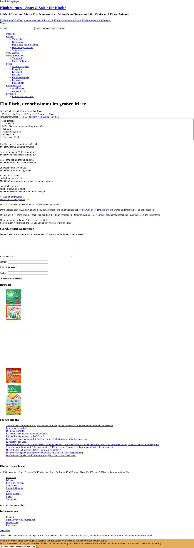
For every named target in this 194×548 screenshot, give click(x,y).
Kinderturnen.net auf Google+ (96, 20)
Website (4, 273)
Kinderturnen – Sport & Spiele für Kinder (33, 8)
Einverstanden (7, 546)
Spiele (9, 63)
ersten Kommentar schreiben (45, 117)
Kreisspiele (17, 72)
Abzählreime (18, 88)
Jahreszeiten (12, 485)
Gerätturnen (17, 42)
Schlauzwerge (19, 50)
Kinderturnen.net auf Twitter (67, 20)
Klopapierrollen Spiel (16, 441)
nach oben (5, 530)
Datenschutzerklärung (25, 546)
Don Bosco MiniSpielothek (25, 44)
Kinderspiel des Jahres (22, 96)
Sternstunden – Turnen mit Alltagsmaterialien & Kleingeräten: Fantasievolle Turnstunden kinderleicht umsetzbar (59, 425)
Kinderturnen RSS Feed (11, 20)
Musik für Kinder (20, 61)
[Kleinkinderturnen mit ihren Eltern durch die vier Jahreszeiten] (13, 351)
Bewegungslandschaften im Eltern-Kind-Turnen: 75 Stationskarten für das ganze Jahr (47, 439)
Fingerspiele (18, 83)
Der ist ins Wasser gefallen (12, 199)
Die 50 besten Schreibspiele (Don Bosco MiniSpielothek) (33, 450)
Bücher (9, 36)
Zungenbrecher (19, 91)
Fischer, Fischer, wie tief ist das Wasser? (25, 436)
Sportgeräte (11, 499)
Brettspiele (11, 93)
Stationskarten (13, 53)
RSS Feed (51, 215)
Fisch (16, 137)
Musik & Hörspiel (14, 55)
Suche (3, 28)
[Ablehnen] (38, 547)
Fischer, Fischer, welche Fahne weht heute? (27, 433)
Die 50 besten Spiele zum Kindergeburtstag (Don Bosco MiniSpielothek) (41, 455)
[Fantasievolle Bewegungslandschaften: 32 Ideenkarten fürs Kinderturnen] (13, 319)
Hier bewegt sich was (22, 47)
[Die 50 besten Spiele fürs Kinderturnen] (13, 398)
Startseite (10, 34)
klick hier (104, 209)
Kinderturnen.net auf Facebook (39, 20)
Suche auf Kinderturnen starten (50, 28)
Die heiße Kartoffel (15, 431)
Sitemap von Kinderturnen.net (20, 520)
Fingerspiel (7, 137)
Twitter (81, 209)
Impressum (11, 525)
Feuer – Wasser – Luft (16, 428)
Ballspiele (17, 74)
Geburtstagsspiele (20, 66)
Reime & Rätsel (13, 85)
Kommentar (6, 256)
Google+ (90, 209)
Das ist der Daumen (12, 196)
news (8, 491)
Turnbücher (17, 39)
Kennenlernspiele (20, 77)
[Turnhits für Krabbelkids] (13, 413)
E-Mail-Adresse (8, 267)
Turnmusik (17, 58)
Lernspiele (17, 80)
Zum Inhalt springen (9, 1)
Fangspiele (17, 69)
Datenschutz (12, 522)
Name (4, 261)
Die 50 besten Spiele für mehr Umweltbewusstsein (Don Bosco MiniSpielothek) (44, 452)
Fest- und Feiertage (15, 483)
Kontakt (10, 517)
